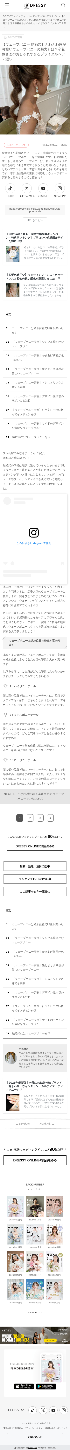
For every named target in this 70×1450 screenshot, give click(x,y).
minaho (23, 1048)
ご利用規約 (18, 1428)
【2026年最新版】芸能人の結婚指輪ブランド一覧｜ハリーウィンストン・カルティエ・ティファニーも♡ (34, 1086)
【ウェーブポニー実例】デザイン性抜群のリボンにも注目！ (38, 398)
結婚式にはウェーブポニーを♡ (31, 437)
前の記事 (23, 1124)
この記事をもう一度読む (35, 891)
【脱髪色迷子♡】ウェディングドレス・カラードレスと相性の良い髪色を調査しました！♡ (34, 276)
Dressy (35, 5)
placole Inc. (32, 1448)
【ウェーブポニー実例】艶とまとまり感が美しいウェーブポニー (38, 371)
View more (35, 1312)
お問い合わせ (35, 1437)
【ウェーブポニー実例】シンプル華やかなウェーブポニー (38, 344)
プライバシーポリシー (34, 1428)
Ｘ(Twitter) (27, 196)
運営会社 (7, 1428)
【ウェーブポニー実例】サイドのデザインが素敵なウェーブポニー (38, 425)
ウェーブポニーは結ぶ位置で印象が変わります (38, 330)
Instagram (59, 196)
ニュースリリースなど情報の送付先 (35, 1423)
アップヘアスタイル (47, 16)
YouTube (43, 196)
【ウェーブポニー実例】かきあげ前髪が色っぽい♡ (38, 357)
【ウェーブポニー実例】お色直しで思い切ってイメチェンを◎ (38, 412)
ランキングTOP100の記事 (35, 878)
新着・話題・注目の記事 (35, 866)
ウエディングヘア (25, 16)
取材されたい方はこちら (56, 1428)
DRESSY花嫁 (15, 37)
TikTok (10, 196)
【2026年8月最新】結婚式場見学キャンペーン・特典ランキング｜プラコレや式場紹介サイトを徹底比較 (34, 237)
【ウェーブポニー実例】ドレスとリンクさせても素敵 (38, 385)
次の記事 (47, 1124)
